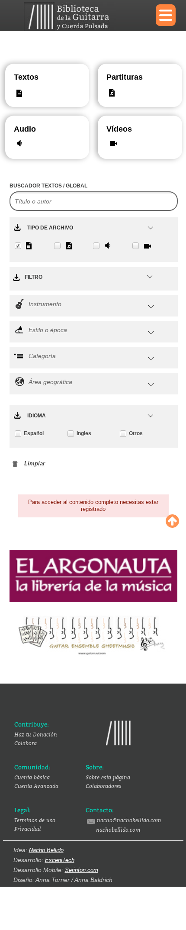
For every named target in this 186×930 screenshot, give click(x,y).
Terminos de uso (34, 820)
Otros (136, 433)
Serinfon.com (81, 870)
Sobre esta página (108, 777)
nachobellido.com (118, 829)
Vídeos (115, 129)
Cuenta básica (32, 777)
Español (34, 433)
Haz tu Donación (35, 734)
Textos (26, 77)
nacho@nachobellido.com (129, 820)
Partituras (115, 77)
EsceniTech (59, 860)
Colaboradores (104, 785)
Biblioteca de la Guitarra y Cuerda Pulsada (83, 16)
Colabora (25, 742)
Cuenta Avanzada (36, 785)
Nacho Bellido (46, 850)
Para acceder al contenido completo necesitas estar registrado (93, 505)
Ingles (84, 433)
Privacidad (27, 828)
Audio (23, 129)
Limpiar (34, 463)
